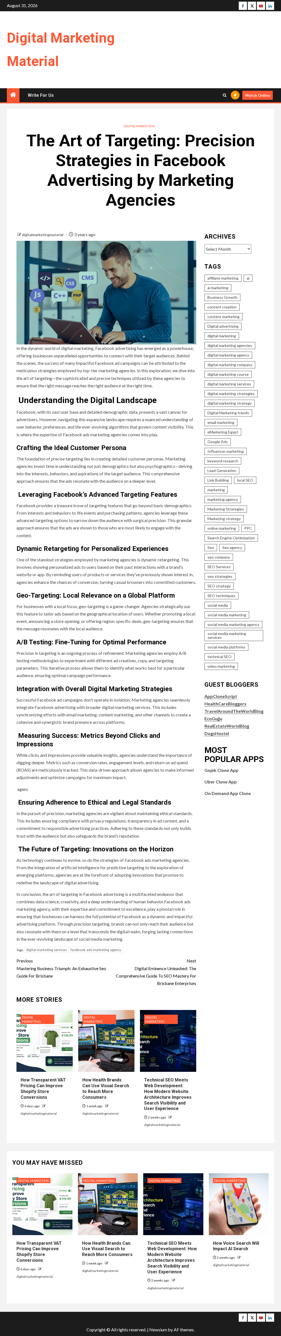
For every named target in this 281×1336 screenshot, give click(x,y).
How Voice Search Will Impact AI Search (236, 1246)
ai (248, 278)
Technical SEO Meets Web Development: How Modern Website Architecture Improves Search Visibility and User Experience (172, 1257)
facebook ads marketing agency (96, 950)
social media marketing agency (233, 624)
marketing (216, 489)
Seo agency (232, 547)
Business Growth (222, 297)
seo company (218, 557)
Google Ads (217, 441)
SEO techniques (221, 595)
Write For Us (41, 95)
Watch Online (257, 95)
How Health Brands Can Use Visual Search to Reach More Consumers (105, 1088)
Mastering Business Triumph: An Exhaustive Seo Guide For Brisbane (61, 968)
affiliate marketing (222, 278)
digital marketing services (46, 950)
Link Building (218, 480)
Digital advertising (222, 326)
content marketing (223, 316)
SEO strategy (219, 586)
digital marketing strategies (231, 393)
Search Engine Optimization (231, 537)
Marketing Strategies (225, 509)
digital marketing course (228, 374)
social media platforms (226, 647)
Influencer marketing (225, 451)
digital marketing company (229, 364)
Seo (210, 547)
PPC (248, 528)
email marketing (220, 422)
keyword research (222, 461)
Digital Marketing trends (228, 412)
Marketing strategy (224, 518)
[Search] (224, 95)
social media (217, 605)
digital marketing (221, 335)
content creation (222, 307)
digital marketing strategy (229, 403)
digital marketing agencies (229, 345)
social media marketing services (226, 635)
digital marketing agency (228, 355)
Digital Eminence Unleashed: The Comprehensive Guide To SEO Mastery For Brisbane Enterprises (156, 972)
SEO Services (219, 566)
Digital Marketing (139, 126)
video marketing (221, 666)
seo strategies (219, 576)
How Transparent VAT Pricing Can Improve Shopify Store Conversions (43, 1088)
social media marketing (226, 614)
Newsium (158, 1329)
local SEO (245, 480)
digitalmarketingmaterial (43, 234)
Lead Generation (221, 470)
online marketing (221, 528)
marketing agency (222, 499)
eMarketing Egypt (222, 432)
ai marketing (217, 287)
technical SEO (219, 656)
